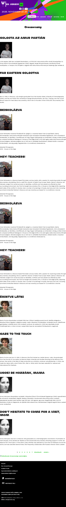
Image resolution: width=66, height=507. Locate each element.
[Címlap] (3, 4)
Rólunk (3, 463)
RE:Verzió (36, 16)
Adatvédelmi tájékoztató (8, 473)
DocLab (49, 16)
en (21, 4)
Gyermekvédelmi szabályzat (9, 471)
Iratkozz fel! (10, 483)
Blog (62, 16)
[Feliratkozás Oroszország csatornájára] (13, 456)
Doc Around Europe (6, 466)
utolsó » (46, 452)
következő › (38, 452)
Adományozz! (10, 478)
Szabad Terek (5, 468)
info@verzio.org (10, 499)
